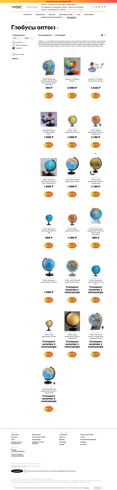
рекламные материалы (88, 439)
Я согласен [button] (97, 487)
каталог (44, 4)
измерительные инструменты (52, 17)
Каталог (19, 22)
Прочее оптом (27, 22)
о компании (51, 4)
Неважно (18, 48)
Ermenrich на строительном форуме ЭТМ (58, 1)
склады (61, 444)
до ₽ (19, 42)
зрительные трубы (66, 14)
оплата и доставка (86, 434)
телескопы (27, 14)
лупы (78, 14)
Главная (13, 22)
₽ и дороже (21, 45)
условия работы (53, 9)
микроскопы (40, 14)
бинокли (52, 14)
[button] (93, 7)
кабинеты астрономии (75, 7)
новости (44, 9)
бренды (64, 7)
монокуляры (89, 14)
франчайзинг (71, 4)
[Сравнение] (99, 7)
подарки (83, 442)
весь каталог (71, 17)
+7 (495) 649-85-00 (18, 451)
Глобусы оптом (40, 22)
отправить (17, 471)
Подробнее (86, 487)
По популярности (45, 35)
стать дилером (61, 4)
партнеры (62, 442)
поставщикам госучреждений (51, 7)
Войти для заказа (48, 95)
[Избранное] (96, 7)
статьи (82, 437)
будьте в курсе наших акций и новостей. (26, 463)
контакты (63, 9)
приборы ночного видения (38, 442)
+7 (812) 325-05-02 (17, 456)
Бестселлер (19, 54)
